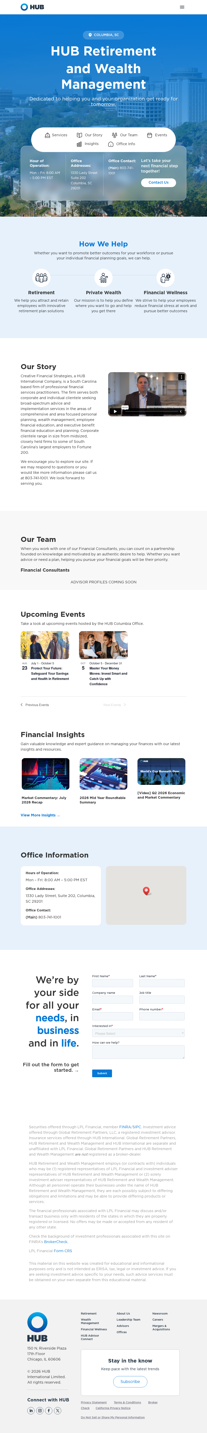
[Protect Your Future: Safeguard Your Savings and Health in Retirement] (45, 645)
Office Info (125, 144)
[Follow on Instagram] (39, 1410)
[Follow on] (66, 1410)
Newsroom (160, 1313)
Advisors (123, 1326)
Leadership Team (128, 1319)
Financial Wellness (94, 1329)
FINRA (125, 1127)
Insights (91, 144)
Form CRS (63, 1251)
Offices (122, 1332)
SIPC (137, 1127)
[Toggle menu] (182, 7)
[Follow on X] (57, 1410)
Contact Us (159, 182)
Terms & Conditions (127, 1402)
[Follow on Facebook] (48, 1410)
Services (59, 135)
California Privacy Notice (113, 1408)
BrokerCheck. (56, 1242)
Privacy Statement (94, 1402)
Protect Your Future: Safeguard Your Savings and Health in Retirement (50, 673)
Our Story (93, 135)
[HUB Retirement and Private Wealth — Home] (32, 7)
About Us (123, 1313)
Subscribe (130, 1382)
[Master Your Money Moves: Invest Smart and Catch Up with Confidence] (103, 645)
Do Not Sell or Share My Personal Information (113, 1417)
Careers (157, 1319)
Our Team (128, 135)
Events (160, 135)
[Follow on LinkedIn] (31, 1410)
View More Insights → (40, 815)
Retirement (89, 1313)
